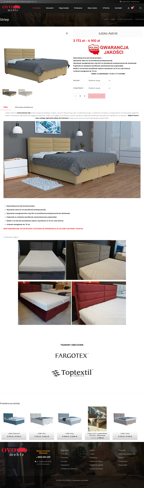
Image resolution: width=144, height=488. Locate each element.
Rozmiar (76, 80)
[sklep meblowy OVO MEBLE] (11, 8)
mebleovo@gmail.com (28, 2)
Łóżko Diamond (14, 433)
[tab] (5, 107)
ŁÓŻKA (113, 19)
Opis (5, 107)
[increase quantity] (84, 96)
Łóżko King (69, 433)
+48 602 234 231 (11, 2)
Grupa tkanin (78, 88)
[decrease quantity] (75, 96)
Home (106, 19)
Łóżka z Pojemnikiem (125, 19)
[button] (67, 33)
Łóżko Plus (42, 433)
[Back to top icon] (135, 484)
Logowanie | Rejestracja (130, 2)
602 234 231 (44, 457)
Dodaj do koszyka (96, 96)
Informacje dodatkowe (24, 107)
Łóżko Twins (125, 433)
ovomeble (84, 480)
